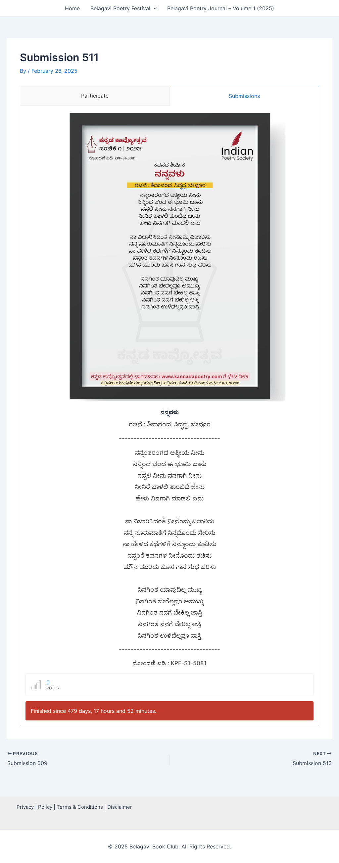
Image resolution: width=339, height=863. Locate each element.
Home (72, 8)
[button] (153, 8)
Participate (95, 95)
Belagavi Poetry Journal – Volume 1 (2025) (220, 8)
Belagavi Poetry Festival (120, 8)
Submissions (244, 96)
